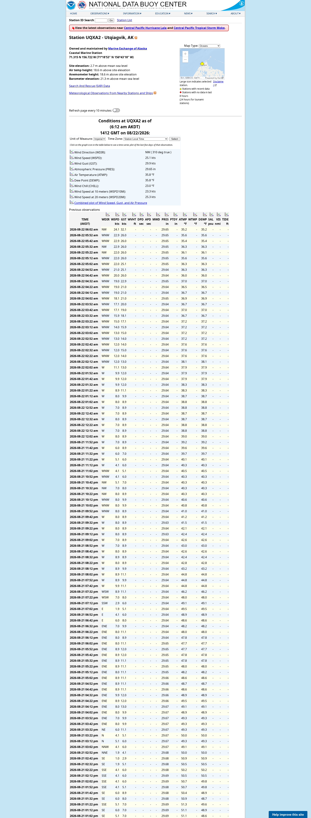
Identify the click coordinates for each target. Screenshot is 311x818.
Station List (124, 20)
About (235, 13)
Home (73, 13)
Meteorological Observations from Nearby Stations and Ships (111, 93)
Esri (219, 78)
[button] (185, 54)
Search (210, 13)
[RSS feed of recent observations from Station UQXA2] (136, 37)
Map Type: (191, 46)
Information (131, 13)
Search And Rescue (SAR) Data (89, 86)
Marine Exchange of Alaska (127, 48)
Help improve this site (288, 814)
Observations (98, 13)
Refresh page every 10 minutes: (90, 110)
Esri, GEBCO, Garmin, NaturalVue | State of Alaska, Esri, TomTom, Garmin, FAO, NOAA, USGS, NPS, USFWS (192, 78)
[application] (202, 63)
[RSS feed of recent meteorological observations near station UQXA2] (155, 93)
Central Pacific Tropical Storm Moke (199, 28)
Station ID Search (81, 20)
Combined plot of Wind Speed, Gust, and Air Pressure (110, 203)
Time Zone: (115, 139)
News (187, 13)
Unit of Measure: (81, 139)
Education (161, 13)
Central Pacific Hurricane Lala (145, 28)
